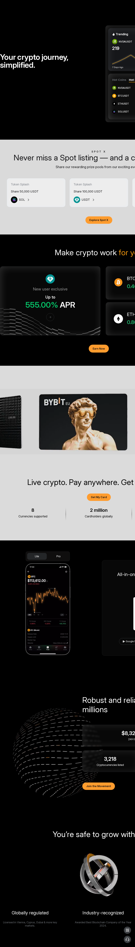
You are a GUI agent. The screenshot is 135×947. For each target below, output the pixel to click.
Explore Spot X (98, 220)
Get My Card (99, 497)
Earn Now (99, 348)
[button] (127, 930)
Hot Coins (119, 80)
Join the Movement (98, 786)
